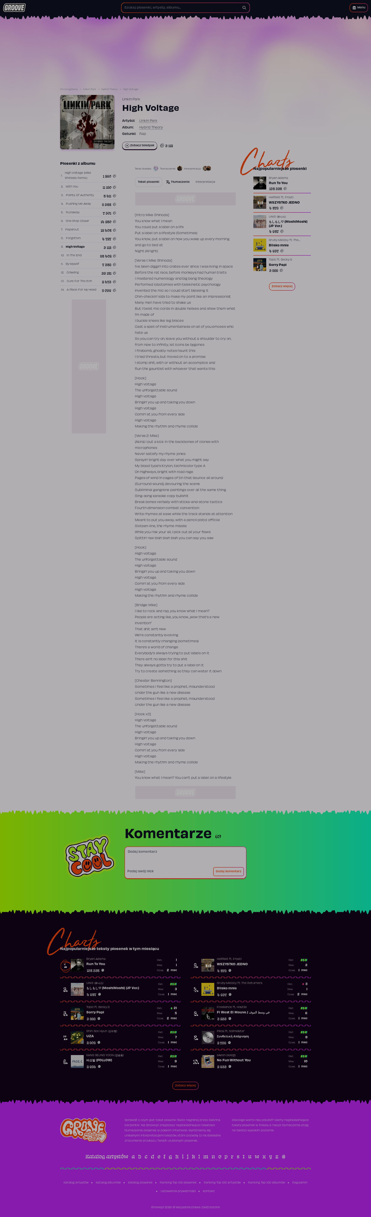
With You (72, 187)
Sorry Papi (278, 265)
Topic (272, 260)
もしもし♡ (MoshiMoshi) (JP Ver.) (288, 224)
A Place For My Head (81, 290)
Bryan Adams (278, 178)
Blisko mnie (279, 245)
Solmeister (237, 1031)
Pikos (220, 1031)
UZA (90, 1036)
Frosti (289, 197)
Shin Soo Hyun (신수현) (101, 1031)
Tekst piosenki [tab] (148, 182)
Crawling (73, 272)
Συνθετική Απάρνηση (233, 1036)
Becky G (286, 260)
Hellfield (274, 197)
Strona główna (69, 89)
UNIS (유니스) (277, 217)
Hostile (242, 1007)
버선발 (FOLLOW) (99, 1060)
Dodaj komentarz (228, 871)
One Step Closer (77, 221)
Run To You (278, 183)
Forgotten (73, 238)
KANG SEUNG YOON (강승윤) (105, 1055)
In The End (74, 255)
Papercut (72, 230)
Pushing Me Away (78, 204)
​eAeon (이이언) (226, 1055)
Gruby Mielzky (279, 240)
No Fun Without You (234, 1060)
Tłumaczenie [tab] (180, 182)
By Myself (72, 264)
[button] (358, 8)
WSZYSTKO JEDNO (284, 202)
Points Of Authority (80, 195)
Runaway (72, 212)
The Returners (251, 983)
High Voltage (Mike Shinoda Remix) (78, 176)
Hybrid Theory (109, 89)
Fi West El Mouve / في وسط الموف (243, 1012)
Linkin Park (89, 89)
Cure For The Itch (79, 281)
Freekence (224, 1007)
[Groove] (14, 8)
